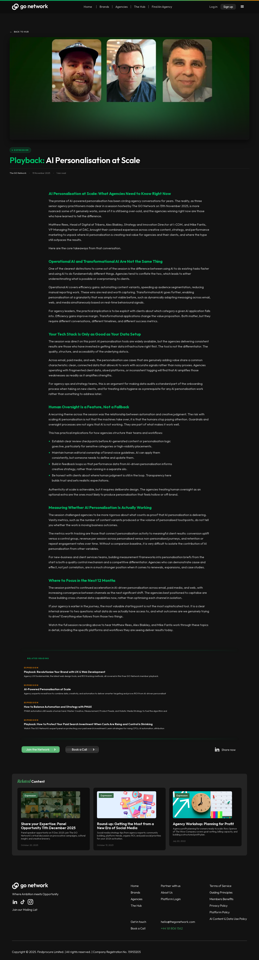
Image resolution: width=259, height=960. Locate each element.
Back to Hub (19, 31)
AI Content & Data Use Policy (228, 919)
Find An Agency (162, 6)
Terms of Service (220, 886)
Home (88, 6)
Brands (104, 6)
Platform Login (171, 899)
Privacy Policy (219, 905)
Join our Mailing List (24, 909)
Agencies (121, 6)
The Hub (139, 6)
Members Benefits (221, 899)
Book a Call (138, 928)
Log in (213, 7)
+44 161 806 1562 (172, 928)
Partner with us (170, 886)
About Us (167, 892)
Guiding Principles (221, 892)
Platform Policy (220, 912)
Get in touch (138, 922)
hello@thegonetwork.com (178, 922)
